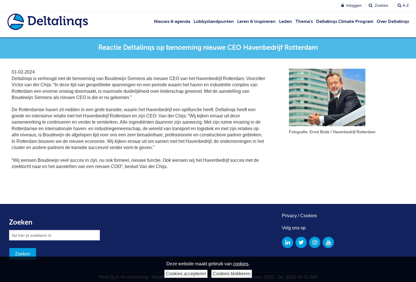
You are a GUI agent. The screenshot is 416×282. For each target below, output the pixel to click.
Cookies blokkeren (231, 273)
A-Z (405, 5)
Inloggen (353, 5)
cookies (240, 263)
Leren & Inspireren (256, 22)
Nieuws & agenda (172, 22)
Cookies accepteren (186, 273)
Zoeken (381, 5)
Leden (285, 22)
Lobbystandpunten (214, 22)
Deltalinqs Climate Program (344, 22)
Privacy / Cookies (299, 215)
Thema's (304, 22)
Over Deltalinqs (393, 22)
